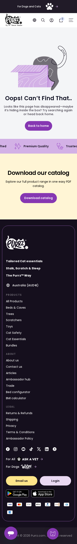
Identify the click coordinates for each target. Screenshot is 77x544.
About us (12, 360)
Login (55, 481)
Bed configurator (18, 392)
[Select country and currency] (34, 20)
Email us (22, 481)
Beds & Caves (16, 308)
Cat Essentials (16, 339)
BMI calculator (16, 398)
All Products (14, 301)
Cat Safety (14, 333)
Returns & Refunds (19, 413)
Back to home (38, 126)
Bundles (11, 345)
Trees (10, 314)
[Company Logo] (13, 20)
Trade (10, 386)
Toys (9, 326)
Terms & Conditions (20, 432)
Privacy (11, 426)
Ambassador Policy (19, 438)
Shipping (12, 419)
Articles (11, 373)
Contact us (14, 367)
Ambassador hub (18, 379)
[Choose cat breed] (53, 534)
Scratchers (14, 320)
